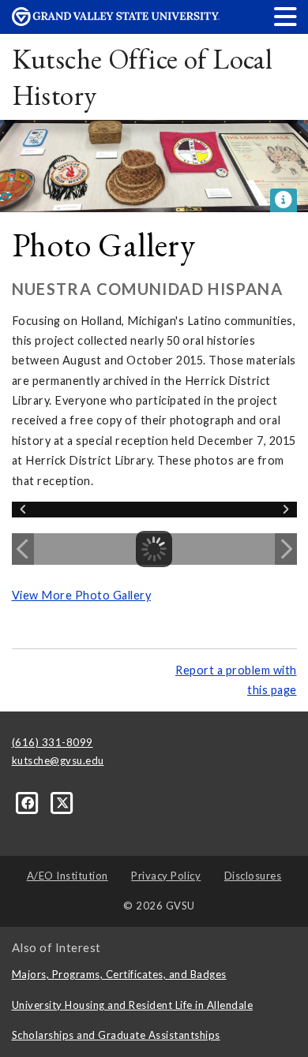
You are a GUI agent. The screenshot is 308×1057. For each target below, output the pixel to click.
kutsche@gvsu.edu (58, 760)
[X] (63, 801)
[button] (286, 16)
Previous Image (23, 549)
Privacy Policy (166, 875)
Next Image (286, 549)
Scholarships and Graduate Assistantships (116, 1035)
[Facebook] (29, 801)
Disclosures (253, 875)
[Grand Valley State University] (116, 21)
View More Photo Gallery (82, 595)
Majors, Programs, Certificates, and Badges (119, 974)
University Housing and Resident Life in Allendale (133, 1005)
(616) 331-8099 (52, 742)
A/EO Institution (67, 875)
